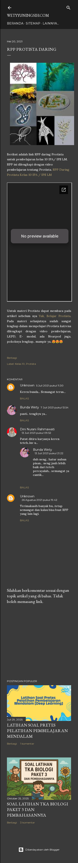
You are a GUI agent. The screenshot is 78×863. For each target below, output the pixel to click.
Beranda (15, 23)
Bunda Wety (29, 407)
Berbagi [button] (12, 357)
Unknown (27, 385)
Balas (24, 398)
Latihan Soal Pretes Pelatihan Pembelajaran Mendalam (37, 730)
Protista (31, 363)
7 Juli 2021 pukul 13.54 (54, 407)
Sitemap (33, 23)
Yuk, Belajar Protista (54, 316)
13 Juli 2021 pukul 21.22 (49, 453)
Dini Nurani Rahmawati (37, 429)
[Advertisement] (39, 642)
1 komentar (27, 743)
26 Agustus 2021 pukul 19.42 (39, 499)
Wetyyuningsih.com (28, 15)
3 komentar (27, 822)
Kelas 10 (20, 363)
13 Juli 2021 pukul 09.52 (36, 432)
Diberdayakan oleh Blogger (42, 849)
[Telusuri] (68, 7)
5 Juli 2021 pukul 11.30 (49, 385)
